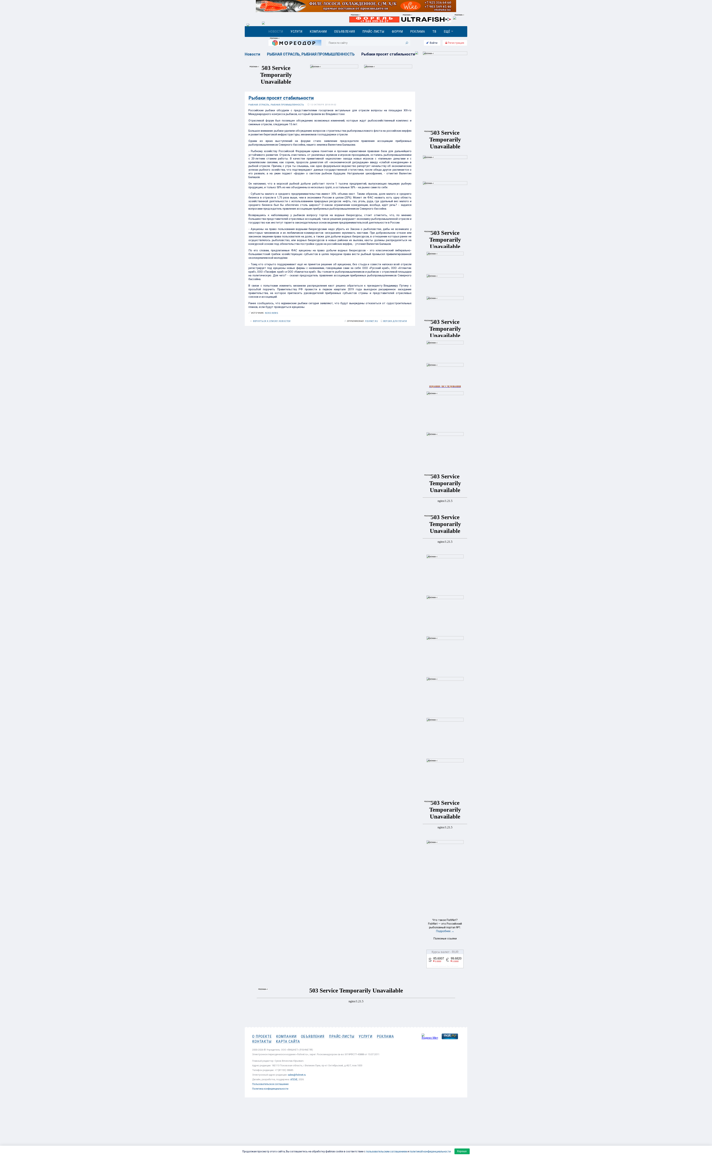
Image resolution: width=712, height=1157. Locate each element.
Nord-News (271, 313)
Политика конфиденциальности (270, 1088)
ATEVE (293, 1079)
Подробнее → (445, 931)
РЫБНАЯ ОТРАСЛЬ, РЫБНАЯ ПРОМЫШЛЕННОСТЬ (311, 54)
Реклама (417, 31)
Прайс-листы (373, 31)
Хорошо (462, 1151)
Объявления (344, 31)
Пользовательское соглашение (270, 1084)
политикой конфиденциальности (430, 1151)
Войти (433, 42)
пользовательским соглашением (386, 1151)
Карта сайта (288, 1041)
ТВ (434, 31)
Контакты (261, 1041)
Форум (397, 31)
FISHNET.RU (371, 321)
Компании (318, 31)
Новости (275, 31)
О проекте (262, 1036)
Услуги (296, 31)
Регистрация (455, 42)
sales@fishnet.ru (297, 1074)
